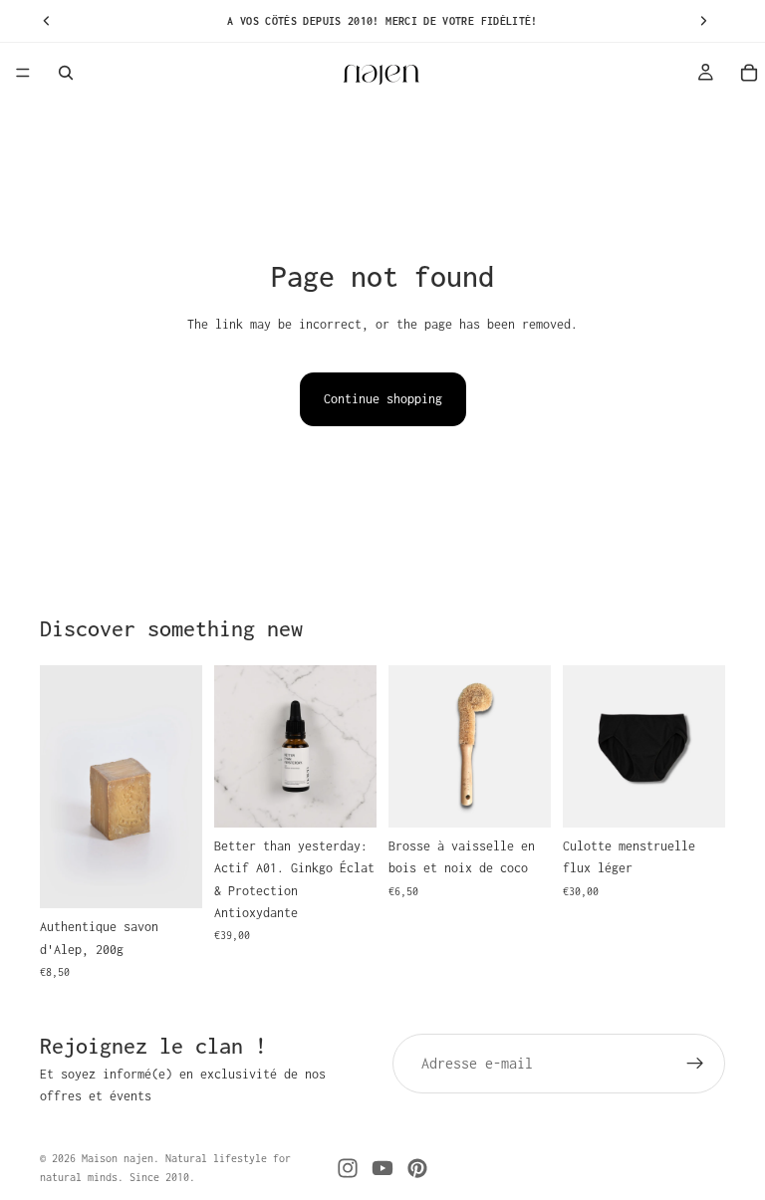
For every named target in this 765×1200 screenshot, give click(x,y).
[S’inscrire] (695, 1063)
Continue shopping (383, 398)
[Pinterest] (417, 1168)
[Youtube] (382, 1168)
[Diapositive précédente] (62, 787)
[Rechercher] (66, 73)
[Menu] (23, 73)
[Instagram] (348, 1168)
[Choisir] (694, 797)
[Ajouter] (171, 877)
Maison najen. (120, 1158)
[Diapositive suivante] (180, 787)
